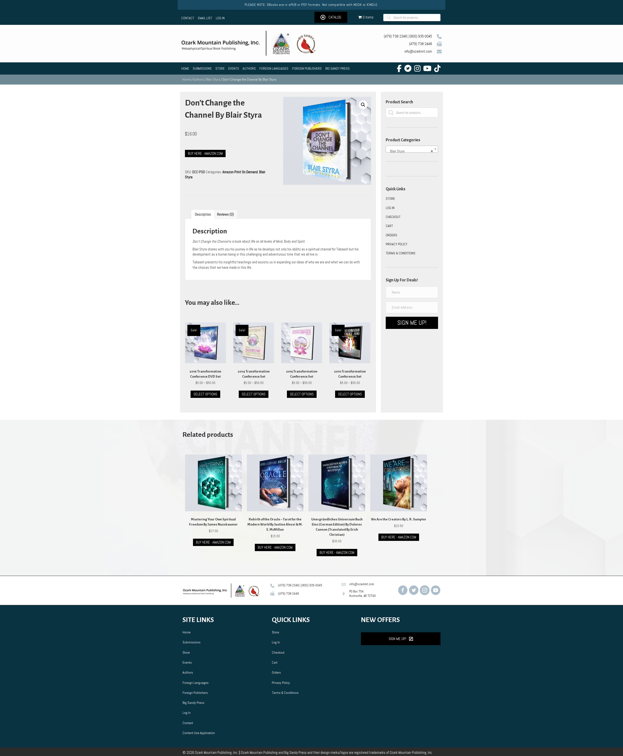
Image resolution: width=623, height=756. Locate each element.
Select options (205, 394)
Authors (198, 79)
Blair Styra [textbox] (410, 151)
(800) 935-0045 (420, 36)
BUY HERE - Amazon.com (275, 547)
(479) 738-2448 (420, 43)
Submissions (192, 642)
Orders (391, 235)
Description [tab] (203, 214)
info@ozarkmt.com (418, 51)
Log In (390, 208)
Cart (389, 226)
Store (390, 198)
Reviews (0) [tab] (225, 214)
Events (187, 662)
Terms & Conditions (400, 253)
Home (187, 79)
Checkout (393, 217)
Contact (188, 723)
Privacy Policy (396, 244)
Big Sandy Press (193, 702)
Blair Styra (213, 79)
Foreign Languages (196, 682)
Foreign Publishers (195, 692)
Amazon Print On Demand (240, 172)
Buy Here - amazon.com (205, 153)
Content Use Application (199, 733)
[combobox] (412, 149)
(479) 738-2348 (395, 36)
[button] (330, 17)
